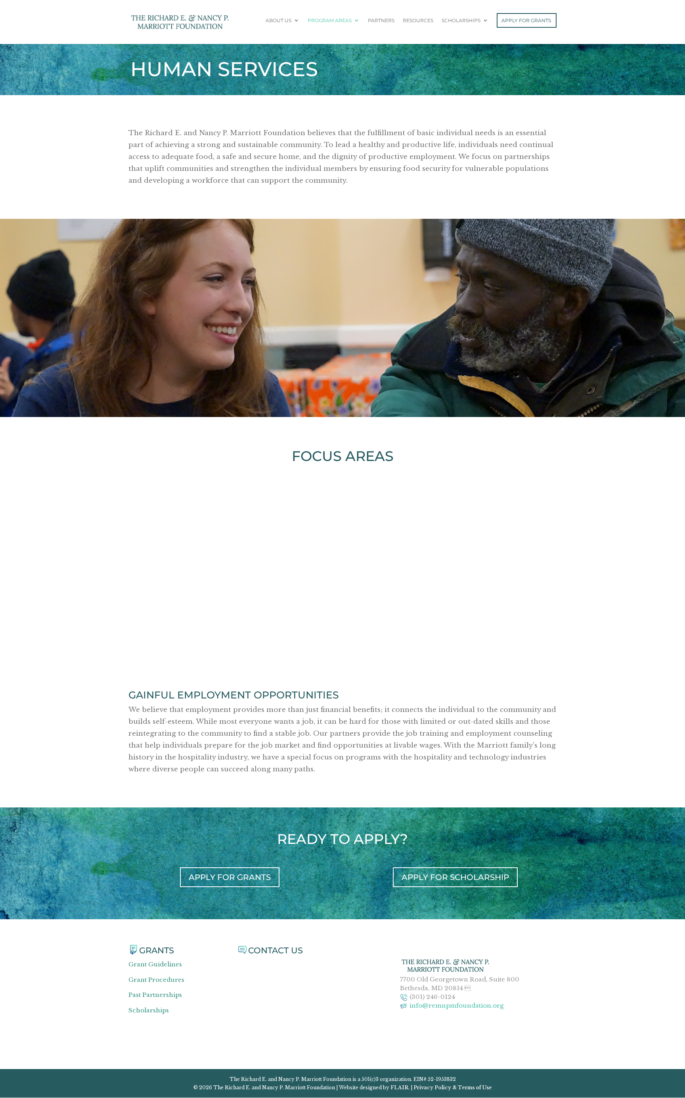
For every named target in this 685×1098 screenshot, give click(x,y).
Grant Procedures (156, 979)
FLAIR (399, 1087)
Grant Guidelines (155, 964)
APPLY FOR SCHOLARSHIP (455, 877)
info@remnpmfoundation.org (456, 1005)
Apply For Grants (526, 20)
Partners (381, 20)
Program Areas (330, 20)
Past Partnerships (155, 995)
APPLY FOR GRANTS (230, 877)
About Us (278, 20)
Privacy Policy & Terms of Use (452, 1087)
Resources (418, 20)
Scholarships (461, 20)
